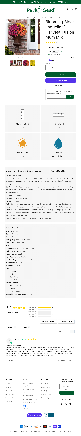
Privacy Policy (25, 431)
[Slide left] (18, 57)
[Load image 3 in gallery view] (26, 63)
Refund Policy (46, 431)
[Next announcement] (77, 2)
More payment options (61, 85)
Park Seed (16, 431)
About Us (8, 384)
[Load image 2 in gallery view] (19, 63)
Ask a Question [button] (50, 321)
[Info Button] (61, 51)
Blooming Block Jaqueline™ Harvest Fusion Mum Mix (44, 18)
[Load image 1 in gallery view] (13, 63)
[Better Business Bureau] (49, 415)
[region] (40, 2)
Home (7, 18)
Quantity (47, 64)
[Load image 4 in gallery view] (33, 63)
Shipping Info (9, 398)
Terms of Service (56, 431)
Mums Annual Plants (18, 18)
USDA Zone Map (46, 387)
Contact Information (36, 431)
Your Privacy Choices (29, 407)
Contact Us (8, 387)
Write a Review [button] (67, 321)
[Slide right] (27, 57)
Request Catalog (46, 394)
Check (70, 96)
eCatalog (44, 391)
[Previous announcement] (4, 2)
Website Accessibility (29, 402)
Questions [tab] (23, 327)
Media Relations (10, 391)
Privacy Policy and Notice (29, 391)
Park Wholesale (10, 401)
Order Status (45, 384)
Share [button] (11, 360)
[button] (4, 9)
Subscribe (66, 393)
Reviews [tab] (10, 327)
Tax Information (28, 395)
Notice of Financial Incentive (29, 385)
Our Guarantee (9, 394)
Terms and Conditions (30, 399)
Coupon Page (45, 398)
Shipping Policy (67, 431)
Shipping (47, 54)
